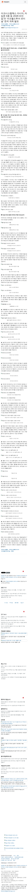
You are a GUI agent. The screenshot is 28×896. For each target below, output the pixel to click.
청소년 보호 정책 (15, 858)
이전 (6, 602)
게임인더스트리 (5, 766)
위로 (11, 602)
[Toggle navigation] (25, 2)
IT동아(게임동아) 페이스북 (12, 581)
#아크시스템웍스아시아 (14, 24)
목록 (17, 602)
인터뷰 (3, 720)
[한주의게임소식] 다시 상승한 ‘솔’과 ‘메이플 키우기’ (13, 705)
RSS (14, 860)
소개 (14, 855)
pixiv (2, 776)
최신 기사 (4, 664)
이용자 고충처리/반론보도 (7, 857)
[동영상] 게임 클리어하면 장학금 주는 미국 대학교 (13, 620)
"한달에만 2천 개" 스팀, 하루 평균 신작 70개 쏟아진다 (13, 593)
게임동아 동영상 (5, 631)
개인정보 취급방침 (5, 858)
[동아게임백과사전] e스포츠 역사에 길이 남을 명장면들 (14, 758)
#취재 (12, 25)
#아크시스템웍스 (4, 24)
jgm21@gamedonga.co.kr (12, 27)
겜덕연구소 (4, 709)
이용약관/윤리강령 (19, 857)
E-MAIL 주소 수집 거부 (6, 860)
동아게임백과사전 (6, 756)
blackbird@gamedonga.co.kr (8, 891)
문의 (18, 855)
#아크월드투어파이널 (5, 25)
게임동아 (3, 575)
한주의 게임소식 (5, 699)
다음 (21, 602)
